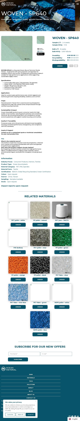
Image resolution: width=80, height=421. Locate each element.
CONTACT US (30, 398)
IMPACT (30, 388)
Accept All (30, 414)
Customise (10, 414)
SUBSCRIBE (18, 359)
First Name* (13, 354)
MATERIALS (31, 378)
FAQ (2, 401)
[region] (20, 409)
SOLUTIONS (31, 384)
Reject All (20, 414)
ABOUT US (30, 394)
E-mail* (44, 354)
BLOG (31, 391)
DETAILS (18, 212)
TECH (31, 381)
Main (31, 374)
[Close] (36, 401)
